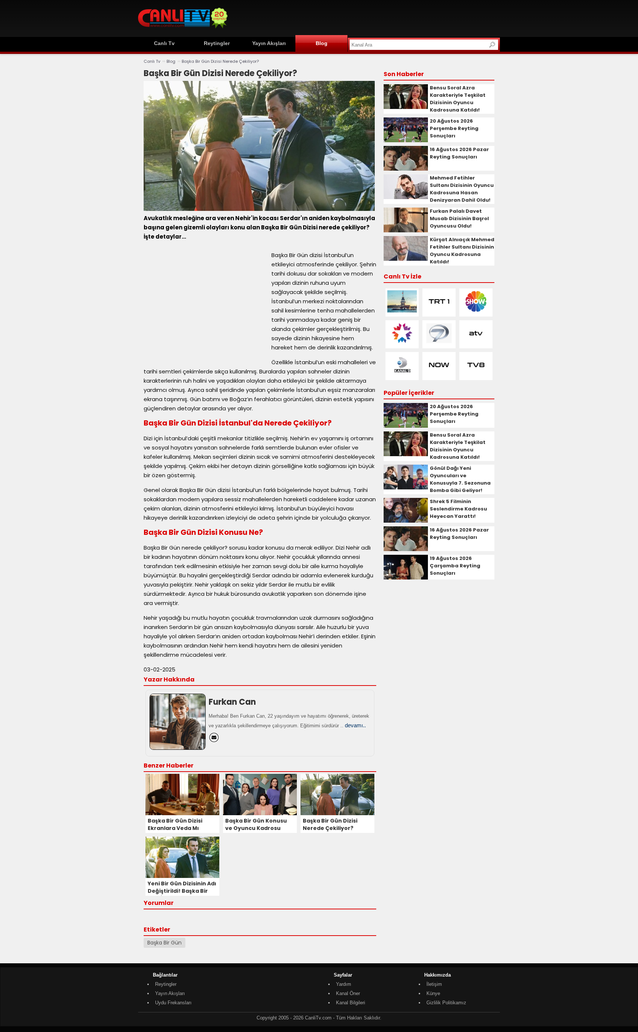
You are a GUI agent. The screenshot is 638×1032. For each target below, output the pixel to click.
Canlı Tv (164, 43)
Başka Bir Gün (164, 942)
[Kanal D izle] (402, 374)
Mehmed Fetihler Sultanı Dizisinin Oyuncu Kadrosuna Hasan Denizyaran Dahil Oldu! (462, 189)
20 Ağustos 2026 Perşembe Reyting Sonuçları (454, 128)
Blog (321, 43)
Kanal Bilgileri (350, 1002)
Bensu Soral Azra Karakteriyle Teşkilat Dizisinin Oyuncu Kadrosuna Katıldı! (458, 98)
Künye (433, 993)
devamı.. (355, 725)
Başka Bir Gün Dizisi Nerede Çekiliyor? (220, 61)
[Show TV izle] (476, 310)
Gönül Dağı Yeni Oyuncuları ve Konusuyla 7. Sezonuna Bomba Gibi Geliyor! (460, 479)
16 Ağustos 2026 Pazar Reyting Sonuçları (459, 153)
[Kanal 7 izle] (439, 342)
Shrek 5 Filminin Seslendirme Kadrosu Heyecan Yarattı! (458, 509)
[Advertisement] (365, 17)
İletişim (434, 984)
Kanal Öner (348, 993)
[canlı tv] (182, 29)
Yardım (343, 984)
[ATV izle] (476, 342)
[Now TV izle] (439, 374)
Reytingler (217, 43)
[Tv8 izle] (476, 374)
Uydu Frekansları (173, 1002)
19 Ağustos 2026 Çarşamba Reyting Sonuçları (455, 566)
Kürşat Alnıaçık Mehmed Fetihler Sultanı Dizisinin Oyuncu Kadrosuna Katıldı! (462, 250)
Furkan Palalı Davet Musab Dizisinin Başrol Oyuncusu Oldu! (459, 218)
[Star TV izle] (402, 342)
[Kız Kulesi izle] (402, 310)
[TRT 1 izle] (439, 310)
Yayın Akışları (269, 43)
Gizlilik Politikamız (446, 1002)
